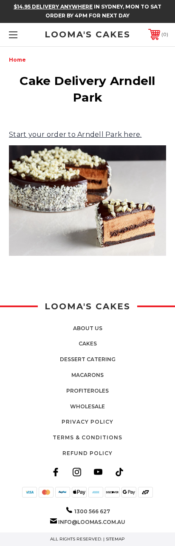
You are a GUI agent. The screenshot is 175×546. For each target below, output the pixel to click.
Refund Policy (87, 453)
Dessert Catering (88, 359)
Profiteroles (87, 391)
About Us (87, 328)
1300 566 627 (92, 511)
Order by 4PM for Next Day (87, 15)
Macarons (87, 375)
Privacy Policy (87, 422)
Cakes (88, 343)
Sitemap (115, 539)
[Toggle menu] (24, 34)
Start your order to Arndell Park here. (75, 134)
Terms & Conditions (87, 437)
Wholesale (87, 406)
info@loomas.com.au (91, 522)
